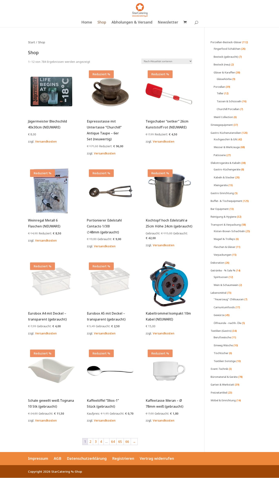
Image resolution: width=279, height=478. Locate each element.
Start (31, 42)
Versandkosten (46, 141)
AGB (57, 458)
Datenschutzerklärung (87, 458)
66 (127, 441)
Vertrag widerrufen (157, 458)
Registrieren (123, 458)
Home (86, 23)
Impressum (38, 458)
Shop (101, 23)
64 (113, 441)
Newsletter (168, 23)
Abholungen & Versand (132, 23)
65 (120, 441)
